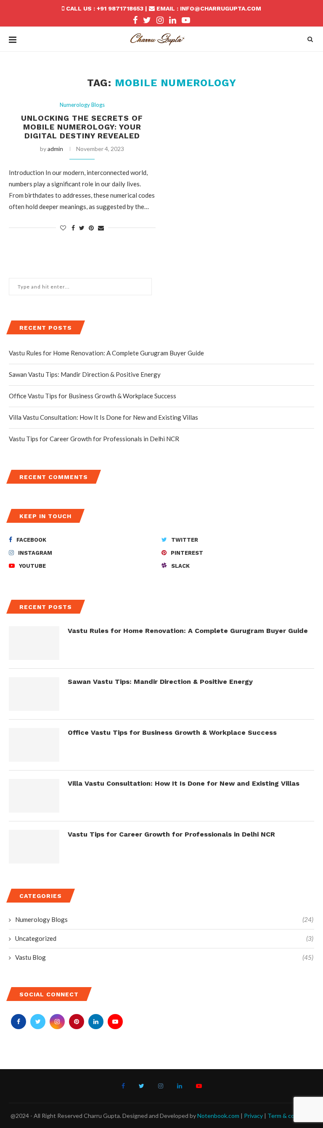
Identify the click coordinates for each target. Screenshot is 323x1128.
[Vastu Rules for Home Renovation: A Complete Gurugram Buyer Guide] (34, 643)
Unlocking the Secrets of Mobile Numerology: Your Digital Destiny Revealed (82, 127)
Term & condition (290, 1115)
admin (55, 148)
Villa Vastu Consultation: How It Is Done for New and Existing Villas (103, 417)
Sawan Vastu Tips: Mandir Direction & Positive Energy (85, 374)
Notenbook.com (218, 1115)
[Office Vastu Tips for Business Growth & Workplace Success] (34, 745)
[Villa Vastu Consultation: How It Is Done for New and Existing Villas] (34, 796)
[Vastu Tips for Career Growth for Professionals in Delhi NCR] (34, 846)
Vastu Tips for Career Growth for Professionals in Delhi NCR (94, 438)
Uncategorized (164, 938)
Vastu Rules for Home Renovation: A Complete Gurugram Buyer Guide (106, 353)
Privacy (253, 1115)
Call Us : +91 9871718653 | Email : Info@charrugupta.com (162, 8)
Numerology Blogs (82, 105)
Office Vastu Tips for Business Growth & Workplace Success (92, 396)
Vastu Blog (164, 957)
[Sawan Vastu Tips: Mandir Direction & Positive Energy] (34, 694)
